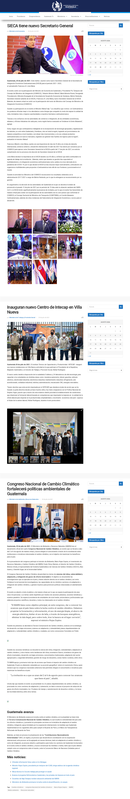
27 (105, 67)
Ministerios (61, 16)
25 (95, 67)
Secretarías (75, 16)
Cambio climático (17, 787)
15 (115, 58)
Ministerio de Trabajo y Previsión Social (22, 317)
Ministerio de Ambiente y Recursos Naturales (24, 499)
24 (90, 67)
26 (100, 67)
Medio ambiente (13, 790)
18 (95, 62)
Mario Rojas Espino (60, 787)
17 (90, 62)
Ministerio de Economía (17, 31)
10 (90, 58)
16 (120, 58)
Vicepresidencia (34, 16)
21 (110, 62)
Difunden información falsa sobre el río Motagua (29, 762)
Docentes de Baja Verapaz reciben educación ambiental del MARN (35, 779)
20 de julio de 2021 (33, 31)
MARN (71, 787)
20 (105, 62)
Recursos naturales (27, 790)
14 (110, 58)
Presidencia (21, 16)
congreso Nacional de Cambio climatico (39, 787)
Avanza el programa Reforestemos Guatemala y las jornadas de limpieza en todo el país (43, 775)
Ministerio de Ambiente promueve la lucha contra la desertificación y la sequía (39, 782)
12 (100, 58)
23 (120, 62)
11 (95, 58)
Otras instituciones (91, 16)
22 (115, 62)
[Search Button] (121, 25)
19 (100, 62)
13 (105, 58)
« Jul (89, 75)
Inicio (11, 16)
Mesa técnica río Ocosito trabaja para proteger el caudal (32, 772)
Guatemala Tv (48, 16)
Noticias (107, 16)
